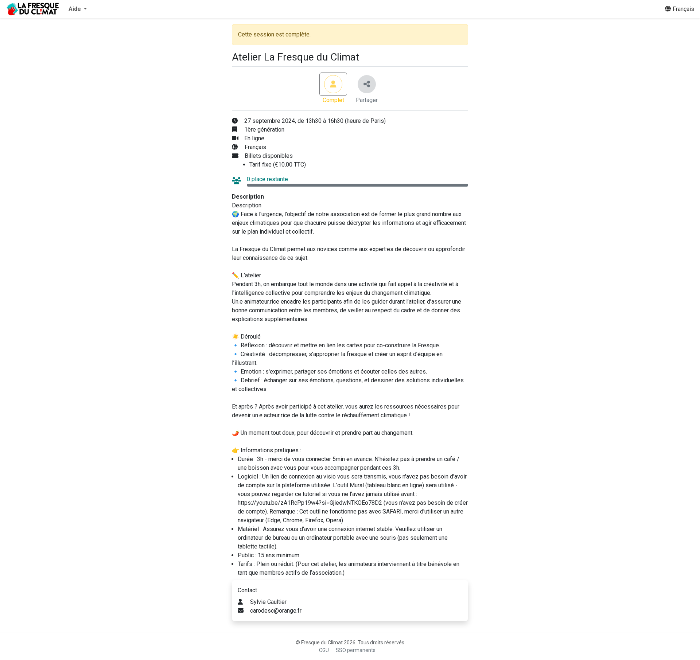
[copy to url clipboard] (367, 84)
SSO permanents (356, 650)
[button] (78, 9)
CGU (324, 650)
